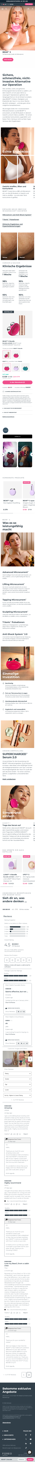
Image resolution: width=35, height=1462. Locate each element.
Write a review (24, 909)
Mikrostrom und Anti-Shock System (17, 215)
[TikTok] (26, 1448)
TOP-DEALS (29, 4)
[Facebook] (30, 1435)
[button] (29, 1452)
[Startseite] (17, 8)
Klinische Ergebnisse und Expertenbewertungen (13, 225)
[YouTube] (30, 1439)
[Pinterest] (30, 1443)
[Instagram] (26, 1435)
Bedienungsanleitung (8, 416)
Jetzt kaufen (8, 59)
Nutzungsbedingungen (8, 1418)
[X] (26, 1439)
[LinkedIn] (26, 1443)
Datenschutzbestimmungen (11, 1416)
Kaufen (30, 1459)
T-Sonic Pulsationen (11, 219)
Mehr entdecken (9, 779)
